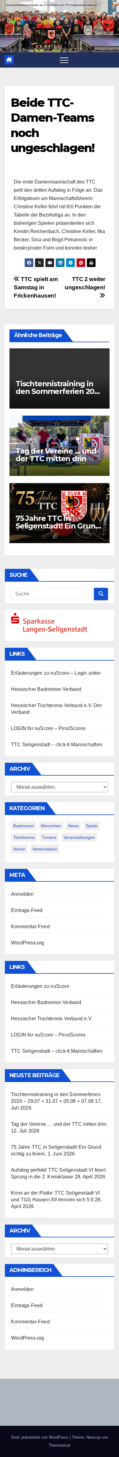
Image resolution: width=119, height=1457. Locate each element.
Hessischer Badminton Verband (46, 689)
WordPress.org (27, 942)
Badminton (23, 825)
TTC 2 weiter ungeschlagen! (85, 283)
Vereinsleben (44, 849)
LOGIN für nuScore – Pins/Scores (48, 728)
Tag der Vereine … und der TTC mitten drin (56, 455)
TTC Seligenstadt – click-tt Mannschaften (56, 744)
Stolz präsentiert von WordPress (40, 1437)
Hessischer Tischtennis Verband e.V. (51, 705)
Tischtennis (24, 837)
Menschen (51, 825)
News (73, 825)
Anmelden (22, 894)
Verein (19, 849)
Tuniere (49, 837)
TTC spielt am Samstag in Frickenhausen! (36, 287)
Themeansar (59, 1445)
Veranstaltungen (79, 837)
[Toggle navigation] (64, 60)
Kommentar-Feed (30, 926)
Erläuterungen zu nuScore (40, 673)
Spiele (92, 825)
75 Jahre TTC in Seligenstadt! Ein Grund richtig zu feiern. (58, 526)
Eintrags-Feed (27, 910)
